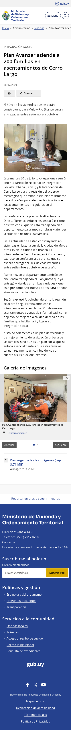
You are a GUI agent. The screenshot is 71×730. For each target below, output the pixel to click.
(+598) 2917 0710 (27, 537)
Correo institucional (20, 645)
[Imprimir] (9, 93)
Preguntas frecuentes (21, 601)
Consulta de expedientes (23, 651)
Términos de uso (35, 715)
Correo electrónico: (15, 565)
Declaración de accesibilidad (35, 708)
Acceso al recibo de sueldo (25, 638)
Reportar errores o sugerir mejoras (35, 499)
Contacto (8, 542)
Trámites (13, 632)
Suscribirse (57, 573)
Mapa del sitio (35, 701)
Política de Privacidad (35, 721)
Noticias (39, 28)
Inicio (5, 28)
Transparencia (16, 607)
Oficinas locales (17, 626)
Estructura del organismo (24, 594)
